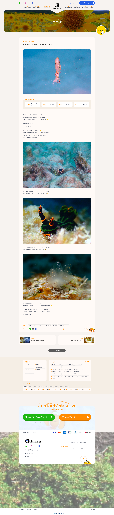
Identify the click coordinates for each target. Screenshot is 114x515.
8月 (65, 389)
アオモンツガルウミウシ (84, 376)
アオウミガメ (78, 364)
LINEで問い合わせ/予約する (37, 417)
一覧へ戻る (57, 350)
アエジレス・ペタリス (56, 364)
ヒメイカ (55, 325)
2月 (31, 389)
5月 (48, 389)
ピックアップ (39, 367)
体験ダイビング (28, 369)
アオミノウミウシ (73, 373)
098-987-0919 (30, 453)
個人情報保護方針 (29, 509)
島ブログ (38, 369)
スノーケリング (28, 367)
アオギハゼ (65, 367)
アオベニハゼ (76, 371)
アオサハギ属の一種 (56, 369)
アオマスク (65, 373)
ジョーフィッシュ (47, 325)
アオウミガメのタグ (56, 367)
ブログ (86, 449)
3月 (36, 389)
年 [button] (25, 386)
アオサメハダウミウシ (67, 369)
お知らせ (38, 364)
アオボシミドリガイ (56, 373)
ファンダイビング (65, 442)
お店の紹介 (27, 364)
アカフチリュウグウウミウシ (35, 325)
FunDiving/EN (83, 442)
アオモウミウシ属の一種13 (70, 376)
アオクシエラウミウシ (74, 367)
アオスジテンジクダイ (78, 369)
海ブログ (25, 41)
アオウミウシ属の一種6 (68, 364)
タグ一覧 (86, 361)
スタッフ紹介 (72, 449)
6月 (53, 389)
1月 (25, 389)
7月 (59, 389)
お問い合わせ (75, 3)
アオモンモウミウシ (56, 378)
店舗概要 (35, 509)
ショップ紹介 (64, 449)
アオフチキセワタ (67, 371)
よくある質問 (80, 449)
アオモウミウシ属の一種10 (57, 376)
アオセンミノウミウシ (56, 371)
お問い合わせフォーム (32, 456)
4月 (42, 389)
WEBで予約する (70, 417)
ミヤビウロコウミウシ (63, 325)
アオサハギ (83, 367)
